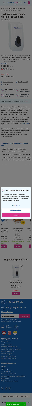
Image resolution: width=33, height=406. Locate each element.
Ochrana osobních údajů (8, 374)
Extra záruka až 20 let (10, 90)
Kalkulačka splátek (9, 69)
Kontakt (3, 367)
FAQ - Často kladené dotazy (9, 381)
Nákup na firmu (5, 342)
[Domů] (2, 8)
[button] (17, 241)
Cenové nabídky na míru (8, 358)
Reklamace (4, 369)
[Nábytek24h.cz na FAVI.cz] (4, 334)
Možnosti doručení (9, 76)
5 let (17, 186)
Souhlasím (16, 215)
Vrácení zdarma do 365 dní (9, 346)
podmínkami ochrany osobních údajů (11, 321)
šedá (17, 183)
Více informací (16, 205)
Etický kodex (5, 378)
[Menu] (3, 2)
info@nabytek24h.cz (16, 307)
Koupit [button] (17, 246)
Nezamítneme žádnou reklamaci (25, 90)
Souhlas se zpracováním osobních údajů (13, 376)
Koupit (16, 293)
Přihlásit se (24, 316)
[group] (17, 230)
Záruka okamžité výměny (8, 356)
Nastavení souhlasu (15, 210)
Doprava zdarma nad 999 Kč (9, 95)
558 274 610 (14, 302)
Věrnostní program (6, 354)
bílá (20, 183)
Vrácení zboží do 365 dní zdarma (24, 95)
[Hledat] (21, 3)
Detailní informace (16, 64)
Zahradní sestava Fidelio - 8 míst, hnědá (17, 230)
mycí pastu (26, 123)
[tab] (6, 101)
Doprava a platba (6, 344)
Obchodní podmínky (7, 371)
